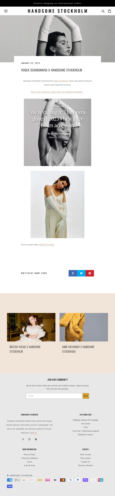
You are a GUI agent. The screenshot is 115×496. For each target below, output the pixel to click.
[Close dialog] (86, 220)
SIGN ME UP (57, 268)
